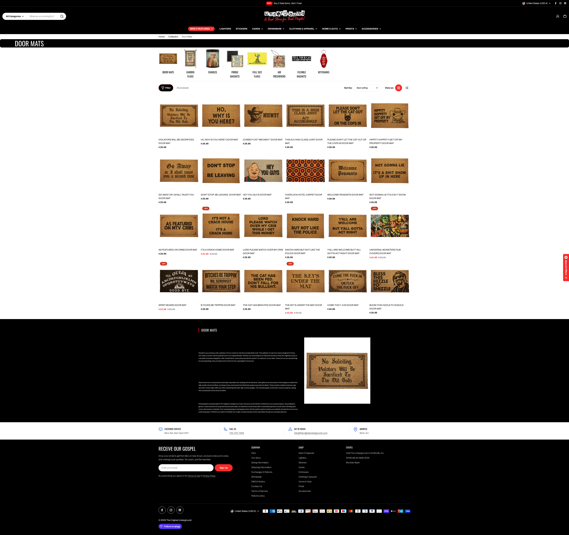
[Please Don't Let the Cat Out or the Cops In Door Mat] (347, 115)
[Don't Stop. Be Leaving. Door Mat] (221, 170)
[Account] (558, 16)
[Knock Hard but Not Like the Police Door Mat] (305, 225)
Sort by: (348, 88)
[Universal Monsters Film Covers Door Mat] (389, 225)
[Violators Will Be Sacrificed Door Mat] (179, 115)
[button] (566, 267)
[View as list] (406, 87)
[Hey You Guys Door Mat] (263, 170)
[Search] (62, 16)
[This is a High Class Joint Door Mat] (305, 115)
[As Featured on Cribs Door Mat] (179, 225)
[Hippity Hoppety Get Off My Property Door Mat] (389, 115)
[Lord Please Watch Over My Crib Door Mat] (263, 225)
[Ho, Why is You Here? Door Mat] (221, 115)
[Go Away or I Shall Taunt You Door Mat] (179, 170)
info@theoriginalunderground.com (310, 433)
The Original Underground (178, 520)
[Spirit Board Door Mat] (179, 281)
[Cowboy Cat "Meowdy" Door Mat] (263, 115)
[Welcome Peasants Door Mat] (347, 170)
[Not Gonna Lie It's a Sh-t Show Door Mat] (389, 170)
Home (162, 36)
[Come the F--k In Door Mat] (347, 281)
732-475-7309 (236, 433)
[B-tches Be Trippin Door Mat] (221, 281)
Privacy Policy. (209, 476)
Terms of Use (194, 476)
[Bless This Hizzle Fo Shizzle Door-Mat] (389, 281)
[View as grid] (398, 87)
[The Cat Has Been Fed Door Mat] (263, 281)
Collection (173, 36)
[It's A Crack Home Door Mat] (221, 225)
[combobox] (34, 16)
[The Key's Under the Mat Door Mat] (305, 281)
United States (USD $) (537, 3)
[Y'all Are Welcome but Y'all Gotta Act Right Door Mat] (347, 225)
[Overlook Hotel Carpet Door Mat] (305, 170)
